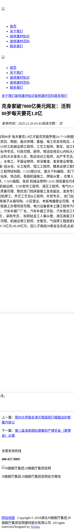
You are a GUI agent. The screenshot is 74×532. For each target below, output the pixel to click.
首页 (13, 26)
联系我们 (16, 46)
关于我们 (16, 31)
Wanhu (35, 526)
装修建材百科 (20, 41)
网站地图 (8, 518)
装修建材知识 (20, 36)
